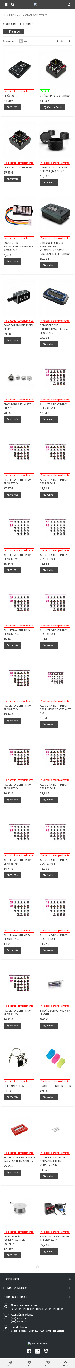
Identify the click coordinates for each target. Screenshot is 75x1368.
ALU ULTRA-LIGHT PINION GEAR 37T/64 (54, 862)
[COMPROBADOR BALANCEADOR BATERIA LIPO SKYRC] (56, 298)
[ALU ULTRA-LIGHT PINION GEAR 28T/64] (56, 908)
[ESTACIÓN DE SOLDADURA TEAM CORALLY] (56, 1209)
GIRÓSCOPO (10, 96)
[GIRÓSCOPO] (19, 68)
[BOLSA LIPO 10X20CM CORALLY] (56, 1288)
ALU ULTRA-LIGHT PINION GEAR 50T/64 (17, 481)
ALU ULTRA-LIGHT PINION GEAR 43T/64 (54, 632)
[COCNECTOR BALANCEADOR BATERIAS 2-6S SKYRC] (19, 215)
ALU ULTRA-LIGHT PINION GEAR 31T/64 (17, 786)
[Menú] (6, 4)
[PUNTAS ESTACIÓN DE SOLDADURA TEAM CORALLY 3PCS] (56, 1130)
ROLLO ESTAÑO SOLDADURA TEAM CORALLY (14, 1240)
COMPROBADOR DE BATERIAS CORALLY (15, 1317)
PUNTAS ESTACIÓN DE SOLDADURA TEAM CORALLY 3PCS (52, 1161)
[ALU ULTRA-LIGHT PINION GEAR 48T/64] (56, 377)
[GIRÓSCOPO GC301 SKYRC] (56, 68)
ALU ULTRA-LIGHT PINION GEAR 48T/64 (54, 406)
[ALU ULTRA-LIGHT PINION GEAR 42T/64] (19, 603)
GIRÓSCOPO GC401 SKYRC (18, 167)
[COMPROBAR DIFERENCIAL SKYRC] (19, 298)
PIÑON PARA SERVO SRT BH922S (17, 406)
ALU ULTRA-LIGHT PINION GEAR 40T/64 (17, 557)
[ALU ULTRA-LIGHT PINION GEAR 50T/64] (19, 452)
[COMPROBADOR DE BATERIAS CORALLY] (19, 1288)
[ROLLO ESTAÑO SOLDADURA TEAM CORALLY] (19, 1209)
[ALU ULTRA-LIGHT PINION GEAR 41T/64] (56, 527)
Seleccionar (9, 41)
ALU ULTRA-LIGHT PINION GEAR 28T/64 (54, 937)
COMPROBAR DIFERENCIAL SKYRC (19, 327)
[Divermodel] (41, 4)
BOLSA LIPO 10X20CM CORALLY (52, 1317)
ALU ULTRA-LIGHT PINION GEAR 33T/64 (54, 786)
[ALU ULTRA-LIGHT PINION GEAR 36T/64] (19, 832)
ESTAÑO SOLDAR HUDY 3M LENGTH (55, 1012)
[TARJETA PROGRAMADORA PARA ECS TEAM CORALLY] (19, 1130)
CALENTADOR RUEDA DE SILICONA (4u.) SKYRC (53, 169)
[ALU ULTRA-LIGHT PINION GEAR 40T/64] (19, 527)
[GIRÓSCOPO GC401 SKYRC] (19, 140)
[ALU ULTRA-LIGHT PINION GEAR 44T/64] (19, 678)
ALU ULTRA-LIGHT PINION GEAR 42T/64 (17, 632)
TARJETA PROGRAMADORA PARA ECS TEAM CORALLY (19, 1159)
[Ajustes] (69, 4)
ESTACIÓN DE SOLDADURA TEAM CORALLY (55, 1238)
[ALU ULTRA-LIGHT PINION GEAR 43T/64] (56, 603)
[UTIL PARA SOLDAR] (19, 1058)
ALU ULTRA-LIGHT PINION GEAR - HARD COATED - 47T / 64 (55, 709)
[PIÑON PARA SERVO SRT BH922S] (19, 377)
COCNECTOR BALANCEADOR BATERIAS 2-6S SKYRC (18, 246)
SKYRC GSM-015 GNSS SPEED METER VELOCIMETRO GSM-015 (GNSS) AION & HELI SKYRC (55, 248)
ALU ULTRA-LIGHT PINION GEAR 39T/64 (54, 481)
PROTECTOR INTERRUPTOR (55, 1086)
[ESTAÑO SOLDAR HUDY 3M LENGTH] (56, 983)
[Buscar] (12, 4)
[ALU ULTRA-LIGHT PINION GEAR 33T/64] (56, 757)
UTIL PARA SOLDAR (14, 1086)
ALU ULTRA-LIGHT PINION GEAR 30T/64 (17, 1012)
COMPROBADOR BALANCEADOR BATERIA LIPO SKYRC (54, 329)
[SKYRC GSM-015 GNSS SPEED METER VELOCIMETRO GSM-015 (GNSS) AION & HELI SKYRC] (56, 215)
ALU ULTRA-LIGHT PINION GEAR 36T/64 (17, 862)
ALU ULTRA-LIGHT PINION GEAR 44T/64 (17, 707)
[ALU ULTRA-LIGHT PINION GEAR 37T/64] (56, 832)
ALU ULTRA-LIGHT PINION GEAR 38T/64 (17, 937)
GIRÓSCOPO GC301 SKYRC (55, 96)
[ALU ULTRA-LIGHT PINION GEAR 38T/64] (19, 908)
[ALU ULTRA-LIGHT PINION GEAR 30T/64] (19, 983)
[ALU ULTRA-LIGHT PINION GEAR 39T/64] (56, 452)
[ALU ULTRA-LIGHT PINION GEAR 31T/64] (19, 757)
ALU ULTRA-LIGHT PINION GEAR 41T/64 (54, 557)
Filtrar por (15, 31)
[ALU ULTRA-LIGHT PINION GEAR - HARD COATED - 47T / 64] (56, 678)
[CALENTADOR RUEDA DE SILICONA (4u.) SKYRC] (56, 140)
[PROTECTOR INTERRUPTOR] (56, 1058)
